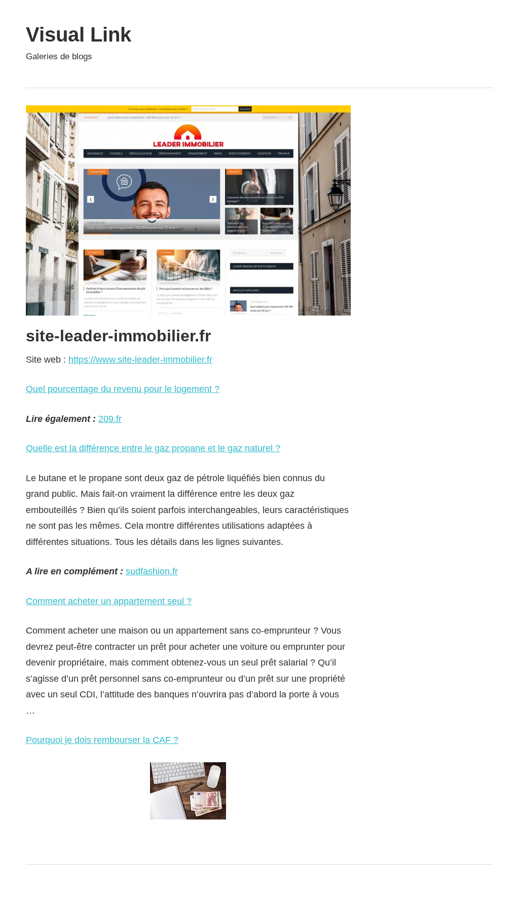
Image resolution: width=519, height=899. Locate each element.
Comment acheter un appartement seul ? (109, 601)
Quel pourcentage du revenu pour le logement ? (122, 389)
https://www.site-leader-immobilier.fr (140, 360)
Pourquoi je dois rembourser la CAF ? (102, 740)
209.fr (110, 419)
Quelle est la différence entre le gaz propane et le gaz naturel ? (153, 448)
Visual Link (78, 34)
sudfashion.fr (152, 571)
